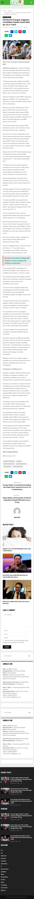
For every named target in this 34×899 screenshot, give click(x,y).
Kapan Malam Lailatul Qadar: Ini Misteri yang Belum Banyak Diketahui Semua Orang (17, 500)
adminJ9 (6, 27)
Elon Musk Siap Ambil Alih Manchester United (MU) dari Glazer (15, 576)
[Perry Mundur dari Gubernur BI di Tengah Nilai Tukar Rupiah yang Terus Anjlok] (5, 801)
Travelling (4, 885)
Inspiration (4, 863)
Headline (5, 17)
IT (1, 866)
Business (3, 855)
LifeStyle (3, 871)
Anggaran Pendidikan (9, 461)
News (9, 17)
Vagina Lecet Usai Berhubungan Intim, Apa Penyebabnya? (17, 550)
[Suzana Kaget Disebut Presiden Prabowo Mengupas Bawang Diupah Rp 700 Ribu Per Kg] (5, 780)
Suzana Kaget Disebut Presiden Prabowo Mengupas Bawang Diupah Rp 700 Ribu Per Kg (21, 779)
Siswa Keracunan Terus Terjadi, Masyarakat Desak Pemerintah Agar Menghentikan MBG (21, 790)
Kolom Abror (5, 869)
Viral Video (4, 887)
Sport (2, 882)
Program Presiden (17, 466)
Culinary (3, 858)
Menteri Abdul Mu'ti (22, 463)
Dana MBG (19, 461)
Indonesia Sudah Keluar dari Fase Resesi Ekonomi (16, 602)
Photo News (4, 877)
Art (2, 850)
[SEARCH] (29, 656)
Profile (3, 879)
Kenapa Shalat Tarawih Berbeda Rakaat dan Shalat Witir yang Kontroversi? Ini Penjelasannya (17, 487)
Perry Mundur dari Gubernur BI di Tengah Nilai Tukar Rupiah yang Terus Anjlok (21, 801)
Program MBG (7, 466)
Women (3, 890)
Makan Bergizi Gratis (9, 463)
